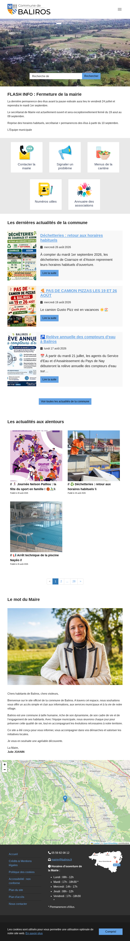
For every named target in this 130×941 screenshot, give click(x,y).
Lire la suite (49, 273)
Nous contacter (18, 903)
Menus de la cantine (103, 166)
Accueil (13, 854)
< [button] (49, 581)
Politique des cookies (22, 872)
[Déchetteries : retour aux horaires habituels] (21, 255)
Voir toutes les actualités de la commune (65, 401)
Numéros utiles (46, 201)
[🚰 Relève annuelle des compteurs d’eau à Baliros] (21, 359)
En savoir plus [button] (34, 933)
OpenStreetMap (110, 843)
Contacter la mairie (26, 166)
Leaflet (96, 843)
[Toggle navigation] (120, 9)
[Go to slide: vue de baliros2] (65, 23)
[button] (65, 798)
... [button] (67, 581)
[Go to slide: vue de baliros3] (71, 23)
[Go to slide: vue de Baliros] (58, 23)
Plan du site (16, 890)
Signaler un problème (65, 166)
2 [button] (61, 581)
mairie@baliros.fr (61, 859)
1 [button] (55, 581)
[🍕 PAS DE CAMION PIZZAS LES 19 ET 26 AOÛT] (21, 306)
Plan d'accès (16, 897)
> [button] (80, 581)
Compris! (110, 931)
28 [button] (73, 581)
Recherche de (40, 76)
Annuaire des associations (84, 203)
